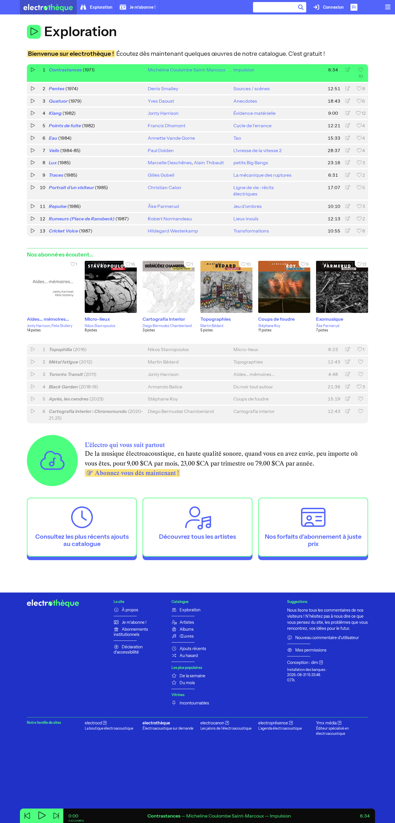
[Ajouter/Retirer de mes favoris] (360, 362)
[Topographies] (226, 287)
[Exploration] (48, 7)
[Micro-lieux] (111, 287)
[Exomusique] (342, 287)
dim (314, 662)
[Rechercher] (301, 7)
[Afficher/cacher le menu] (388, 7)
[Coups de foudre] (284, 287)
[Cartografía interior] (169, 287)
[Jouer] (34, 32)
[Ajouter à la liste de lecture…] (347, 69)
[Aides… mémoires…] (53, 287)
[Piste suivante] (56, 816)
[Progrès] (219, 816)
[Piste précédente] (27, 816)
